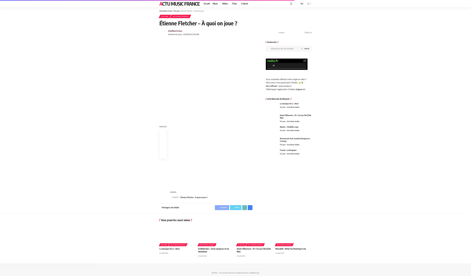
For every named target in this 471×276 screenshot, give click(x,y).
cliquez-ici (300, 89)
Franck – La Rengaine (288, 150)
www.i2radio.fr (285, 86)
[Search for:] (285, 49)
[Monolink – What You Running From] (293, 234)
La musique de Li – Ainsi (289, 104)
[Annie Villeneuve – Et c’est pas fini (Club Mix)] (272, 118)
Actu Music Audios (180, 16)
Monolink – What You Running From (290, 249)
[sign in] (291, 3)
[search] (298, 4)
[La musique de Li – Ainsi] (272, 107)
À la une (164, 16)
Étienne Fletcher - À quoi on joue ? (194, 197)
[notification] (295, 3)
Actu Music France (179, 4)
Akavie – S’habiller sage (289, 127)
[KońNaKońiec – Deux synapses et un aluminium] (216, 234)
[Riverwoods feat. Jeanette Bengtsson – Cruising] (272, 141)
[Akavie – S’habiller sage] (272, 130)
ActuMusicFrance (175, 31)
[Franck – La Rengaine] (272, 153)
